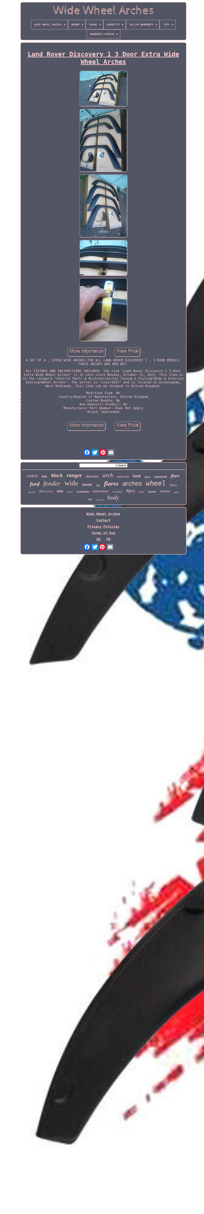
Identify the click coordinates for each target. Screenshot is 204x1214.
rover (87, 484)
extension (83, 491)
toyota (165, 491)
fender (52, 483)
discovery (46, 491)
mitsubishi (160, 476)
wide (71, 483)
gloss (147, 476)
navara (152, 491)
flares (111, 483)
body (113, 497)
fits (98, 485)
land (137, 475)
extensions (100, 491)
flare (175, 475)
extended (117, 491)
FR (108, 539)
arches (132, 483)
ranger (74, 475)
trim (60, 491)
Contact (103, 520)
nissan (99, 500)
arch (108, 475)
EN (98, 539)
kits (44, 476)
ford (34, 484)
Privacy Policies (103, 526)
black (57, 475)
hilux (173, 485)
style (176, 492)
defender (92, 476)
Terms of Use (103, 533)
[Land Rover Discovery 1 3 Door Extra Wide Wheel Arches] (103, 89)
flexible (32, 492)
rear (90, 499)
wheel (156, 483)
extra (32, 475)
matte (141, 491)
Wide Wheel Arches (103, 514)
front (70, 491)
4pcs (130, 490)
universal (123, 476)
